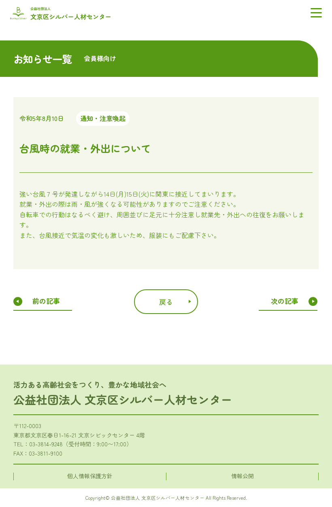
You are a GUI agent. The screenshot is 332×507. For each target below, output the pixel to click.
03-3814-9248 (46, 444)
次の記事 (284, 301)
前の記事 (46, 301)
